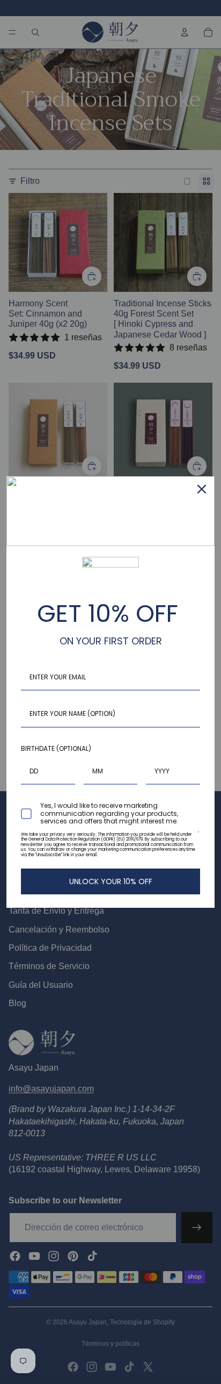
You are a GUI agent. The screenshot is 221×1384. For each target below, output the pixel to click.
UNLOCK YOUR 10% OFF (110, 881)
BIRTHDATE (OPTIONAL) (56, 748)
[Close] (202, 489)
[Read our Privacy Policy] (198, 836)
